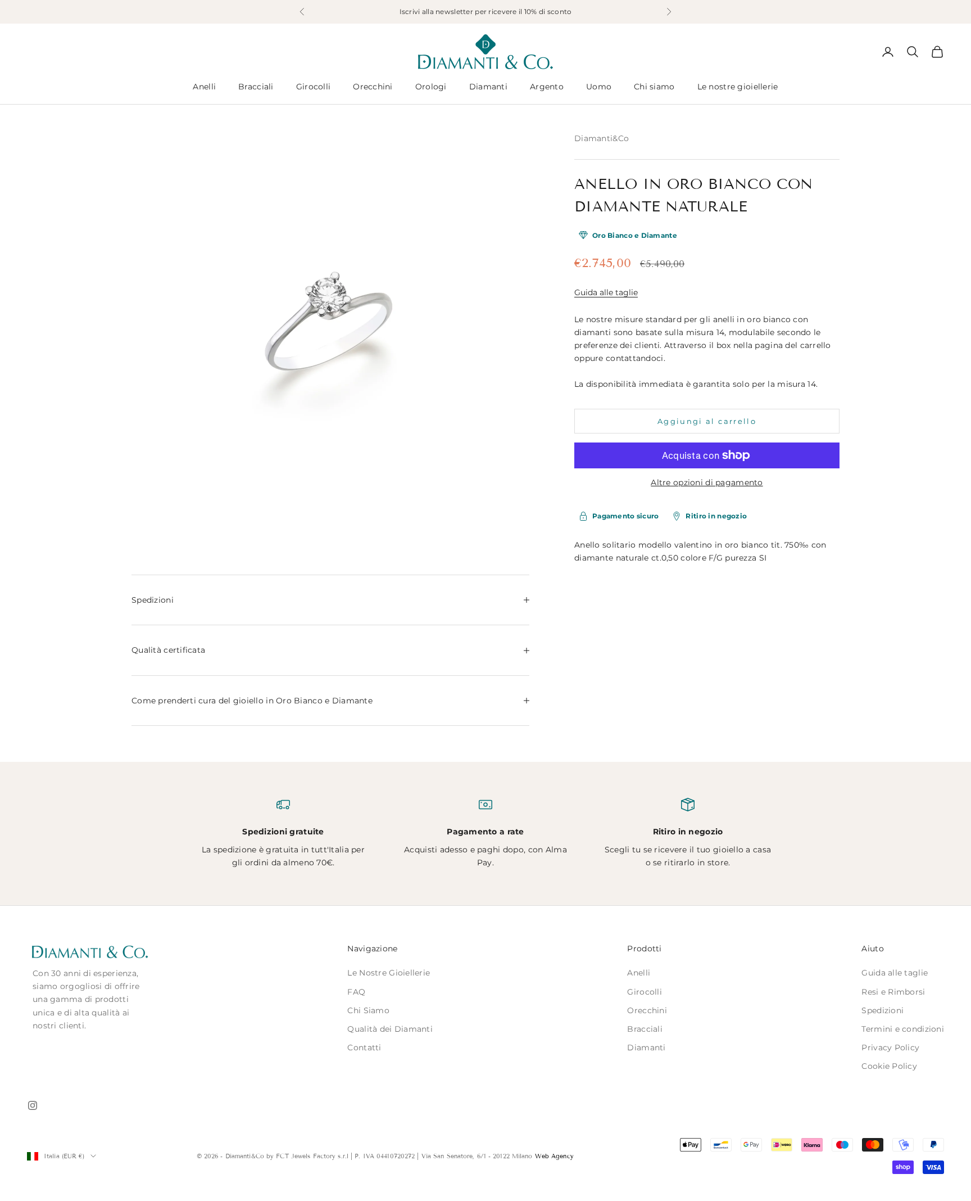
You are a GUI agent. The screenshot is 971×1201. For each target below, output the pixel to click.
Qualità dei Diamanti (390, 1029)
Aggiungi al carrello (706, 420)
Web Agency (554, 1156)
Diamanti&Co (601, 138)
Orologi (431, 87)
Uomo (598, 87)
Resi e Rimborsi (893, 992)
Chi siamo (654, 87)
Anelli (204, 87)
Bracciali (256, 87)
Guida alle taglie (606, 292)
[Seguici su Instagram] (32, 1105)
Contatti (364, 1047)
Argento (547, 87)
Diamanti (488, 87)
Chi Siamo (368, 1010)
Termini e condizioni (902, 1029)
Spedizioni (882, 1010)
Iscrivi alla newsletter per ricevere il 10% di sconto (486, 11)
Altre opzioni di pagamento (707, 482)
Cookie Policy (889, 1066)
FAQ (356, 992)
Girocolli (313, 87)
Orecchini (373, 87)
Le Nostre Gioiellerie (388, 973)
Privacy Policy (890, 1047)
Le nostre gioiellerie (737, 87)
